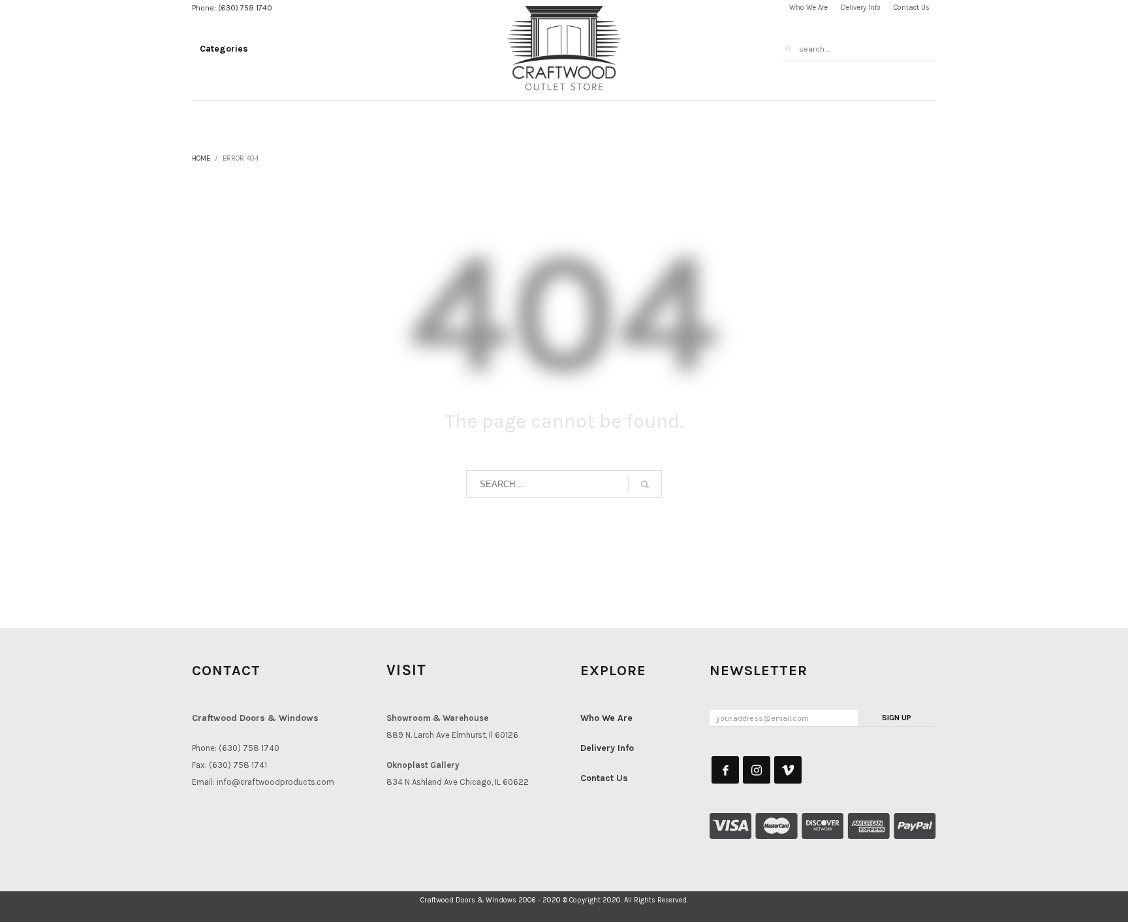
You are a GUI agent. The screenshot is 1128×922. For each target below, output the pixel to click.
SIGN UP (896, 717)
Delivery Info (607, 748)
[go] (787, 49)
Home (201, 158)
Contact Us (604, 778)
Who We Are (606, 717)
